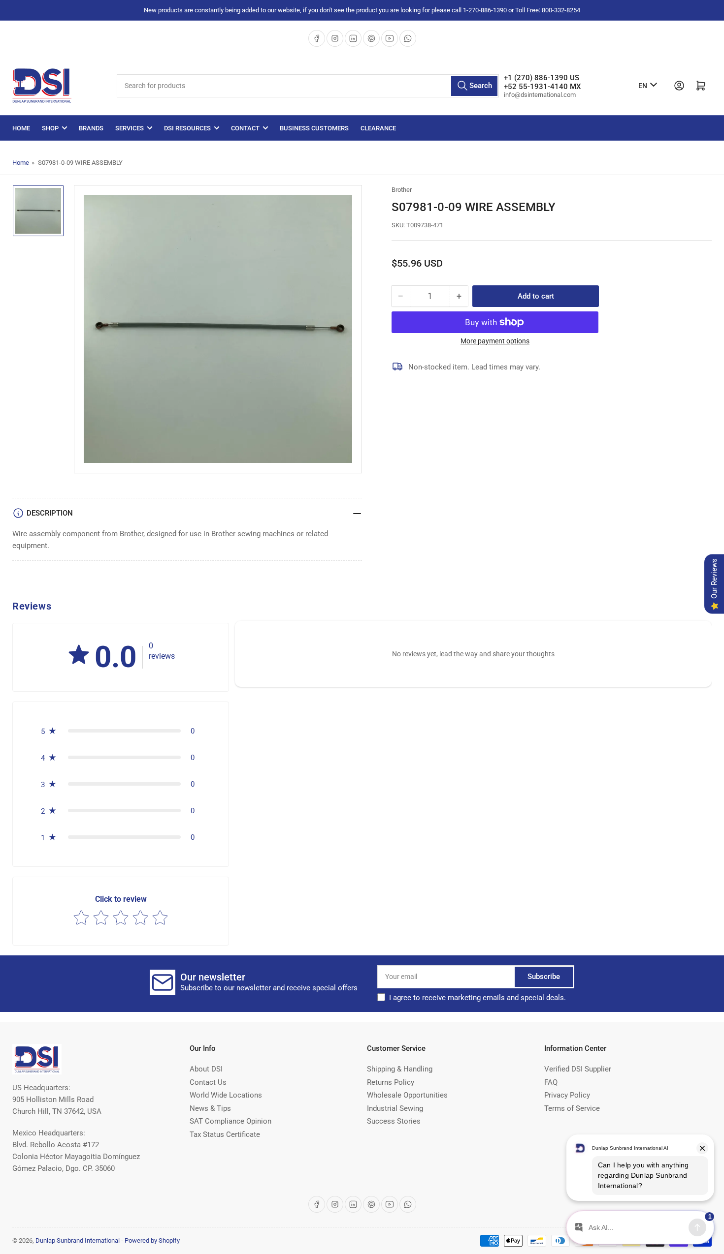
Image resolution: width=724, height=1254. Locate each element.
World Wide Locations (226, 1095)
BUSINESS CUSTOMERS (314, 128)
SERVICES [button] (129, 128)
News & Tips (210, 1108)
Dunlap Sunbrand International (77, 1240)
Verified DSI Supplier (577, 1069)
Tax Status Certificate (225, 1134)
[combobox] (308, 85)
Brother (402, 189)
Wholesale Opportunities (407, 1095)
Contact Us (208, 1082)
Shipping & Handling (399, 1069)
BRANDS (91, 128)
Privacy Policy (567, 1095)
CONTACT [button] (245, 128)
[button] (79, 655)
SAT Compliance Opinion (230, 1121)
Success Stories (394, 1121)
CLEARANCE (378, 128)
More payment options (495, 341)
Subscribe (543, 976)
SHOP (50, 128)
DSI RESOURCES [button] (187, 128)
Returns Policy (390, 1082)
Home (21, 128)
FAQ (551, 1082)
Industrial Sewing (395, 1108)
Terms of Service (572, 1108)
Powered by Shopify (152, 1240)
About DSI (206, 1069)
